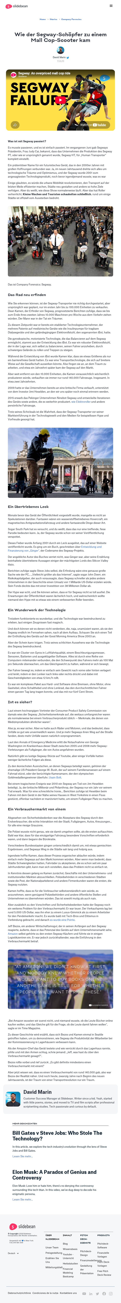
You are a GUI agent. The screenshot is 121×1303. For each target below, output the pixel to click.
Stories (53, 19)
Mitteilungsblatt (54, 1267)
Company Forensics (71, 19)
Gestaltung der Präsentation (87, 1270)
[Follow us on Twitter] (97, 1295)
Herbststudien (70, 1264)
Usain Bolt (55, 777)
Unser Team (52, 1248)
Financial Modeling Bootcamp (68, 1273)
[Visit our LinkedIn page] (90, 1295)
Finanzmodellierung (91, 1261)
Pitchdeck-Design (86, 1253)
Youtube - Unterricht (68, 1257)
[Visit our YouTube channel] (84, 1295)
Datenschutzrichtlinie (19, 1293)
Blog (65, 1244)
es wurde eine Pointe (62, 920)
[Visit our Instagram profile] (110, 1295)
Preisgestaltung (54, 1253)
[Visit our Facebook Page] (104, 1295)
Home (43, 19)
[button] (111, 6)
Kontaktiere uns (68, 1293)
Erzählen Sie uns (52, 1260)
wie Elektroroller (81, 402)
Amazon (13, 934)
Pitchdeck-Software (103, 1246)
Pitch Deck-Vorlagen (103, 1264)
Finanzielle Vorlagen (103, 1255)
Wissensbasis (70, 1249)
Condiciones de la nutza (45, 1293)
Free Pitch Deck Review (104, 1273)
